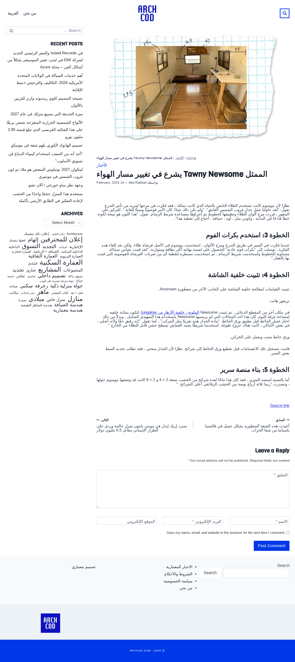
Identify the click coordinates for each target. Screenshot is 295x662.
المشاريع (49, 269)
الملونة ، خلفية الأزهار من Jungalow (169, 312)
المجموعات (73, 270)
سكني (26, 286)
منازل (75, 298)
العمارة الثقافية (43, 256)
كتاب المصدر (59, 293)
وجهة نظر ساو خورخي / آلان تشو (56, 185)
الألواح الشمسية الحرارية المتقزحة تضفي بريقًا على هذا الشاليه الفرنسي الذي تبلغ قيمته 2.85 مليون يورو (45, 129)
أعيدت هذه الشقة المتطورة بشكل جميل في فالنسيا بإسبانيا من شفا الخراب (247, 425)
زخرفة (41, 286)
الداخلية (14, 247)
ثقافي (20, 276)
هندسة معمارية (68, 309)
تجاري (31, 270)
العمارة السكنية (61, 262)
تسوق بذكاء (75, 276)
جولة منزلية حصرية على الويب (57, 281)
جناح (79, 281)
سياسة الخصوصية (178, 581)
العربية (13, 13)
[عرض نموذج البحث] (284, 13)
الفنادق (32, 263)
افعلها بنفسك (17, 240)
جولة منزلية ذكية (66, 286)
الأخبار (179, 158)
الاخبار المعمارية (179, 567)
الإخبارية (76, 247)
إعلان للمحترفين (62, 239)
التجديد (49, 246)
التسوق (31, 246)
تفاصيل (31, 276)
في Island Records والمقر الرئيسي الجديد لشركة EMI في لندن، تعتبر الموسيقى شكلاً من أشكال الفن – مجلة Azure (45, 60)
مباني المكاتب (28, 293)
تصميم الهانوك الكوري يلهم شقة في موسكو (47, 145)
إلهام (33, 240)
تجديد (18, 270)
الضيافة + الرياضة (46, 251)
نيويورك (22, 300)
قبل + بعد (77, 293)
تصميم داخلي (52, 275)
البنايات (63, 247)
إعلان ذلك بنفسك (36, 234)
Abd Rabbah (138, 182)
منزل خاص (56, 300)
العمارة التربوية (71, 256)
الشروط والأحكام (178, 574)
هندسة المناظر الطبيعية (36, 305)
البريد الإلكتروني (206, 521)
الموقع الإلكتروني (141, 521)
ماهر (43, 292)
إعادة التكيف (57, 234)
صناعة (13, 286)
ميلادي (36, 299)
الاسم (282, 521)
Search (283, 565)
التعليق (281, 475)
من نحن (29, 13)
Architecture (75, 234)
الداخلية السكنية (72, 251)
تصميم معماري (84, 567)
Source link (279, 405)
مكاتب (13, 293)
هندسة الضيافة (68, 304)
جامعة (10, 276)
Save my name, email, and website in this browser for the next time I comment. (225, 533)
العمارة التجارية (21, 251)
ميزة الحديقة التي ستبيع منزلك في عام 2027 (47, 114)
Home (191, 158)
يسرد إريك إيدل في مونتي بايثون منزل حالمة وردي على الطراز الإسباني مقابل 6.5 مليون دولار (142, 425)
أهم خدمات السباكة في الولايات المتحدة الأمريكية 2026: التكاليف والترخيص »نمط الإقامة (49, 82)
